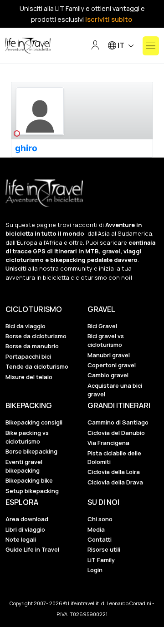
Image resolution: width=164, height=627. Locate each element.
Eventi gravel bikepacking (23, 466)
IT (121, 45)
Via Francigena (108, 443)
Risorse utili (103, 549)
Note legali (20, 539)
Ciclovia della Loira (113, 472)
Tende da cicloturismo (36, 366)
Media (96, 529)
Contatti (99, 539)
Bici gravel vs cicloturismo (105, 340)
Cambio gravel (107, 375)
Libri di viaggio (25, 529)
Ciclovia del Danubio (116, 433)
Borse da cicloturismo (36, 336)
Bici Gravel (102, 326)
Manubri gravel (108, 355)
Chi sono (100, 519)
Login (94, 570)
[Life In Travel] (28, 46)
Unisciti (15, 268)
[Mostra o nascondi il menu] (151, 46)
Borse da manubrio (32, 346)
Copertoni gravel (111, 365)
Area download (26, 519)
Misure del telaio (28, 377)
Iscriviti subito (108, 19)
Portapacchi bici (28, 356)
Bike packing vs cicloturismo (27, 437)
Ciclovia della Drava (115, 482)
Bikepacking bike (29, 480)
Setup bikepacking (32, 491)
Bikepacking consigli (33, 422)
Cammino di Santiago (118, 422)
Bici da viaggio (25, 326)
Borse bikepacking (31, 451)
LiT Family (101, 560)
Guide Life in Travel (32, 549)
